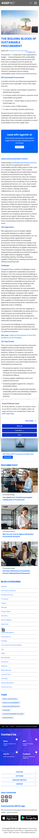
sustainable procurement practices (24, 163)
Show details (29, 421)
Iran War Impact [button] (8, 717)
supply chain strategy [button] (10, 699)
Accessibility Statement (28, 832)
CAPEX (3, 653)
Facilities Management (7, 632)
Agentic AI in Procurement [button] (11, 702)
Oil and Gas (4, 615)
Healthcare (4, 666)
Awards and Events (6, 687)
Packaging (4, 641)
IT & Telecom (4, 599)
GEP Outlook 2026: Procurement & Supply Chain (18, 454)
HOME (3, 726)
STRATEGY (12, 726)
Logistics (3, 603)
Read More (7, 457)
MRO (2, 628)
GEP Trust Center (14, 832)
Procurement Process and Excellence (18, 50)
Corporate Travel (6, 674)
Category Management (7, 682)
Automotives (4, 662)
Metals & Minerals (6, 670)
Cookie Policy (18, 830)
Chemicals (4, 607)
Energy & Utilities (5, 611)
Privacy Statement (7, 830)
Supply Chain (4, 624)
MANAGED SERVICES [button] (19, 780)
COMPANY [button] (19, 784)
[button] (35, 3)
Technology (4, 678)
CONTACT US (19, 147)
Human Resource (6, 636)
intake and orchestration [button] (11, 706)
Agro (2, 649)
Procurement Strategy (9, 494)
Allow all (19, 426)
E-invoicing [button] (6, 710)
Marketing (4, 586)
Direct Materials (5, 657)
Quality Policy (29, 830)
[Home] (8, 3)
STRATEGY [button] (19, 772)
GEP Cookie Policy (8, 413)
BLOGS (7, 726)
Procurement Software (9, 531)
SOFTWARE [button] (19, 776)
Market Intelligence (6, 620)
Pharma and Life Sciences (8, 590)
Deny (19, 435)
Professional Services (7, 594)
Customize (18, 430)
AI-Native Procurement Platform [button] (13, 714)
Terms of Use (32, 828)
